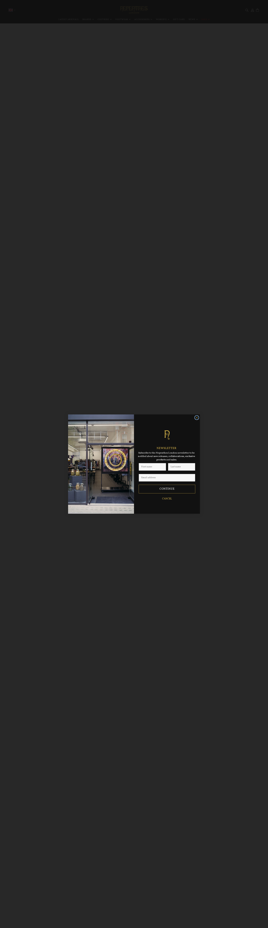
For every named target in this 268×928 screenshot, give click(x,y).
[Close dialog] (197, 418)
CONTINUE (167, 489)
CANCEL (167, 499)
